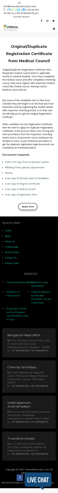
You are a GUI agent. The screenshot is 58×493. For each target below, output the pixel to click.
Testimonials (11, 246)
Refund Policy (12, 252)
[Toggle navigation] (54, 28)
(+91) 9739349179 (26, 15)
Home (8, 230)
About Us (10, 241)
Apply (8, 235)
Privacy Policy (12, 263)
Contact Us (11, 257)
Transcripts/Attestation (20, 282)
